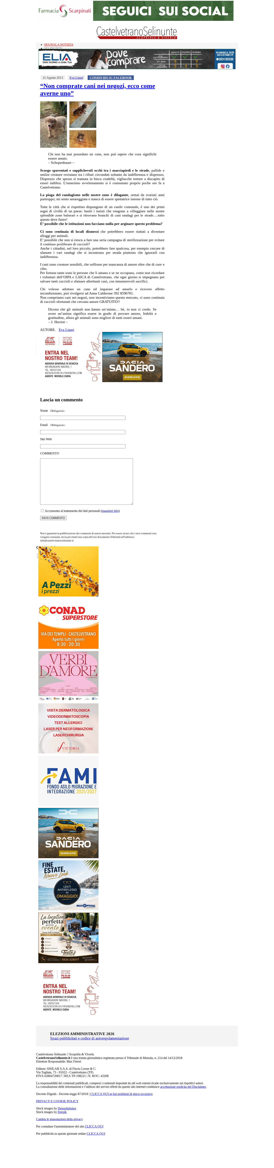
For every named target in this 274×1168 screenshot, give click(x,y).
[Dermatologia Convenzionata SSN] (68, 752)
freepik (62, 1112)
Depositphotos (67, 1108)
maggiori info (110, 511)
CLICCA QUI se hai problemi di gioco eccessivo (121, 1094)
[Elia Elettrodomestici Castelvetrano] (137, 68)
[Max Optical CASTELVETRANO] (68, 909)
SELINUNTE (53, 48)
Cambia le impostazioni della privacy (59, 1119)
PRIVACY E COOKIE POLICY (57, 1101)
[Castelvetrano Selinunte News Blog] (137, 38)
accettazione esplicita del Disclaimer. (183, 1086)
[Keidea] (68, 595)
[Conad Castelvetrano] (68, 647)
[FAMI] (68, 804)
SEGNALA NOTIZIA (58, 44)
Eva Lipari (76, 77)
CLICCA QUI (94, 1126)
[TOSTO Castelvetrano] (68, 962)
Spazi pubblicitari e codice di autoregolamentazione (89, 1038)
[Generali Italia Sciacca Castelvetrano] (70, 381)
